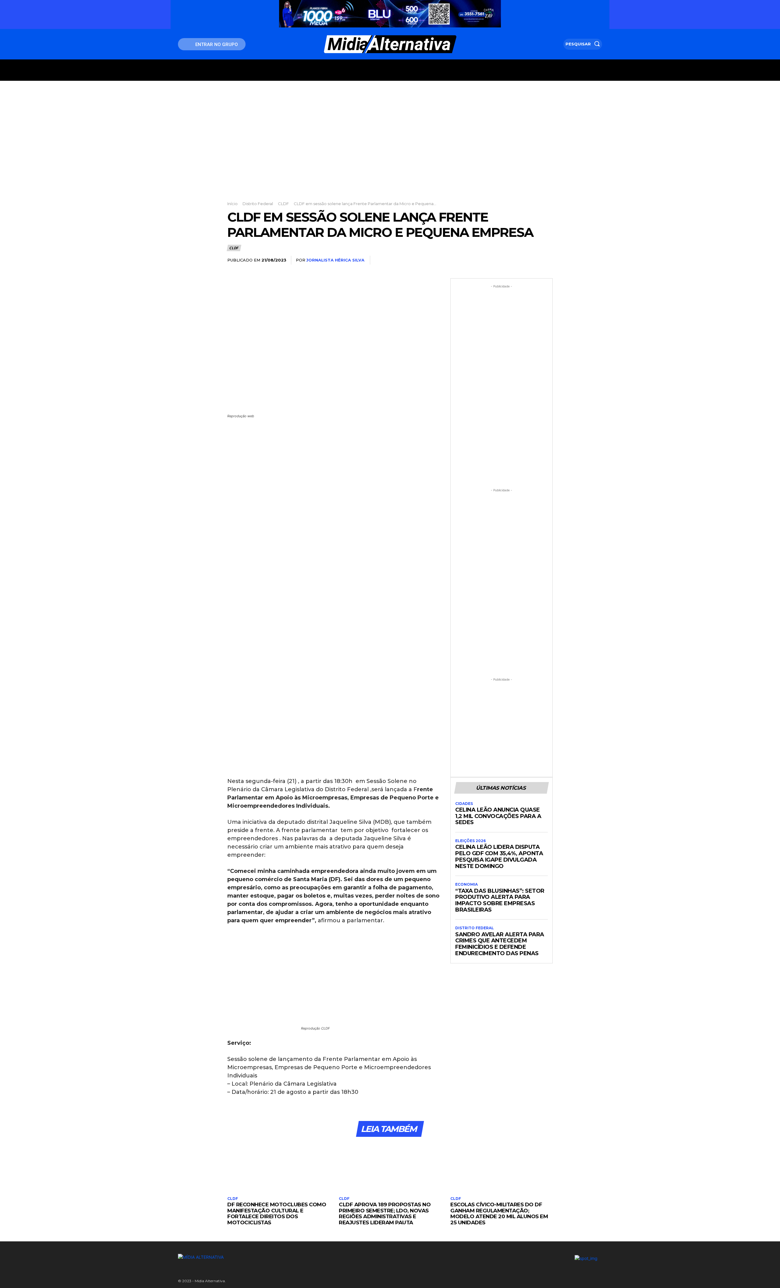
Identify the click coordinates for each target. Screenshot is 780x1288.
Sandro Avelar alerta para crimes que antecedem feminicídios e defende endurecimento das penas (499, 944)
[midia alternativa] (390, 44)
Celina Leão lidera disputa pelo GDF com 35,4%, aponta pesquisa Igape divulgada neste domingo (499, 856)
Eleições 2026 (470, 841)
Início (232, 203)
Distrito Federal (258, 203)
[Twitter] (504, 260)
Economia (466, 884)
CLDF (283, 203)
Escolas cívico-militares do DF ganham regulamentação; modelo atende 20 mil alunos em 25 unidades (499, 1213)
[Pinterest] (518, 260)
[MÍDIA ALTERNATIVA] (317, 1257)
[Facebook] (490, 260)
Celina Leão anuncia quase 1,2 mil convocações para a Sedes (498, 816)
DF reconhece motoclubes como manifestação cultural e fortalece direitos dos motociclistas (276, 1213)
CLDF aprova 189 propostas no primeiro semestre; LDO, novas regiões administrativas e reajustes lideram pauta (385, 1213)
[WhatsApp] (532, 260)
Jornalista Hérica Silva (335, 260)
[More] (546, 260)
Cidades (464, 804)
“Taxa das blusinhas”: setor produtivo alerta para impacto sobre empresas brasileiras (499, 900)
